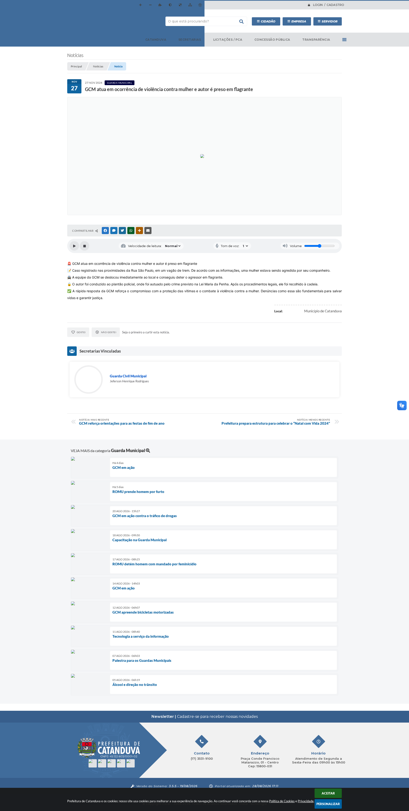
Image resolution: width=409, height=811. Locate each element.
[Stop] (84, 246)
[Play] (74, 246)
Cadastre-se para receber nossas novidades (204, 716)
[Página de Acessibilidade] (200, 5)
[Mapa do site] (190, 5)
